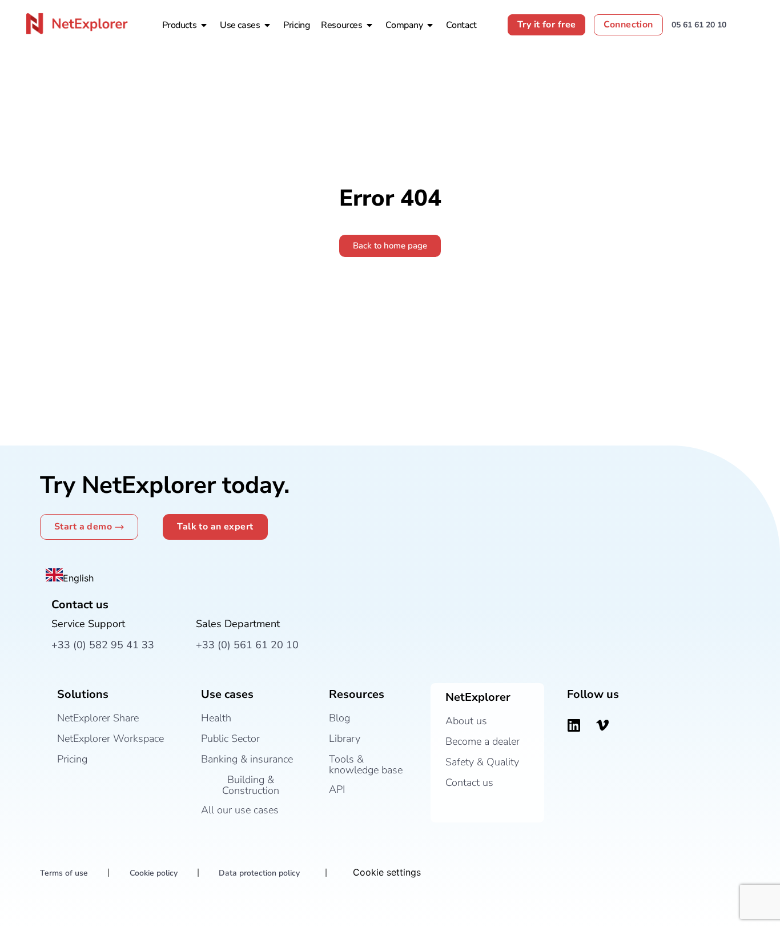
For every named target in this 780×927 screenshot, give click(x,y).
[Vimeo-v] (602, 725)
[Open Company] (430, 25)
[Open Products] (203, 25)
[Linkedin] (574, 725)
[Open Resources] (369, 25)
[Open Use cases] (267, 25)
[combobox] (69, 576)
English (78, 578)
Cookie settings (387, 872)
